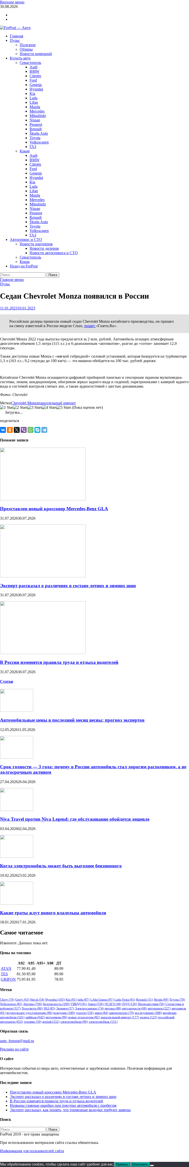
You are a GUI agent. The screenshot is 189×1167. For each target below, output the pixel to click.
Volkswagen (39, 142)
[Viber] (24, 430)
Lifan (34, 102)
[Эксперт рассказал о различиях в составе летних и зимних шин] (43, 576)
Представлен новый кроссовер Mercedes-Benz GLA (54, 508)
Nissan (35, 120)
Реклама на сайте (14, 1049)
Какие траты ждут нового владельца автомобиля (53, 912)
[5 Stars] (64, 407)
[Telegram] (44, 430)
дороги (85, 1013)
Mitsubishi (38, 116)
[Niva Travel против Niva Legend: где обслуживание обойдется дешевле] (16, 809)
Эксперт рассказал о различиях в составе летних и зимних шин (68, 585)
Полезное (28, 45)
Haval (37, 999)
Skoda (161, 999)
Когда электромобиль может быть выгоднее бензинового (61, 865)
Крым (25, 151)
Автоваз (32, 1004)
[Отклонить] (152, 1165)
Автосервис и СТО (26, 239)
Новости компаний (36, 54)
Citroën (35, 76)
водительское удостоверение (29, 1013)
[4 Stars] (49, 407)
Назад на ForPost (24, 266)
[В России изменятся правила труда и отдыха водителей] (43, 653)
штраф (50, 1021)
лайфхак (35, 1017)
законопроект (121, 1013)
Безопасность (56, 1004)
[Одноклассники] (10, 430)
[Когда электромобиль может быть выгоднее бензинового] (16, 856)
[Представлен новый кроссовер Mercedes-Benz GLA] (43, 499)
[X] (17, 430)
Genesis (36, 85)
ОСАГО (113, 1004)
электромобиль (103, 1021)
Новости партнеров (36, 244)
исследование (148, 1013)
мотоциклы (56, 1017)
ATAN (6, 968)
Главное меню (12, 279)
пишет (90, 326)
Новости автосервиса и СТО (54, 253)
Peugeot (36, 124)
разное (148, 1017)
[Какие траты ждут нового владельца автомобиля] (16, 903)
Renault (36, 129)
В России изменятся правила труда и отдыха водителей (59, 662)
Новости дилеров (44, 248)
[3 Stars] (35, 407)
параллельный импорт (57, 403)
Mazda (35, 107)
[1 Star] (6, 407)
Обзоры (26, 49)
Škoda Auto (39, 133)
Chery (7, 999)
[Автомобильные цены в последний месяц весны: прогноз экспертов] (16, 710)
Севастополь (30, 62)
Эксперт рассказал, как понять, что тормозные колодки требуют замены (70, 1110)
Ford (33, 80)
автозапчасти (134, 1008)
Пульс (15, 40)
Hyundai (36, 89)
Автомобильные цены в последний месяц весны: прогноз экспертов (72, 720)
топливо (32, 1021)
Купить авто (20, 58)
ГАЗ (33, 147)
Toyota (35, 138)
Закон (96, 1004)
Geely (22, 999)
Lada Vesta (124, 999)
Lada (33, 98)
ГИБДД (79, 1004)
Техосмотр (32, 1008)
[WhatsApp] (30, 430)
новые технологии (84, 1017)
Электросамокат (89, 1008)
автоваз (113, 1008)
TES (4, 974)
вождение (64, 1013)
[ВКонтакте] (3, 430)
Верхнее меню (12, 2)
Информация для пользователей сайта (32, 1151)
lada (83, 999)
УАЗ (49, 1008)
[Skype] (37, 430)
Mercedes (37, 111)
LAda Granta (101, 999)
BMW (34, 71)
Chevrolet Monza (24, 403)
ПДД (129, 1004)
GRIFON (8, 979)
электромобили (74, 1021)
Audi (33, 67)
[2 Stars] (20, 407)
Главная (16, 36)
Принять (122, 1164)
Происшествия (151, 1004)
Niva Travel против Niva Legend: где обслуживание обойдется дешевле (74, 819)
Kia (32, 93)
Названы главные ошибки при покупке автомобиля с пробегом (63, 1105)
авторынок (159, 1008)
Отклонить (140, 1164)
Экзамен (65, 1008)
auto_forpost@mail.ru (17, 1041)
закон (101, 1013)
